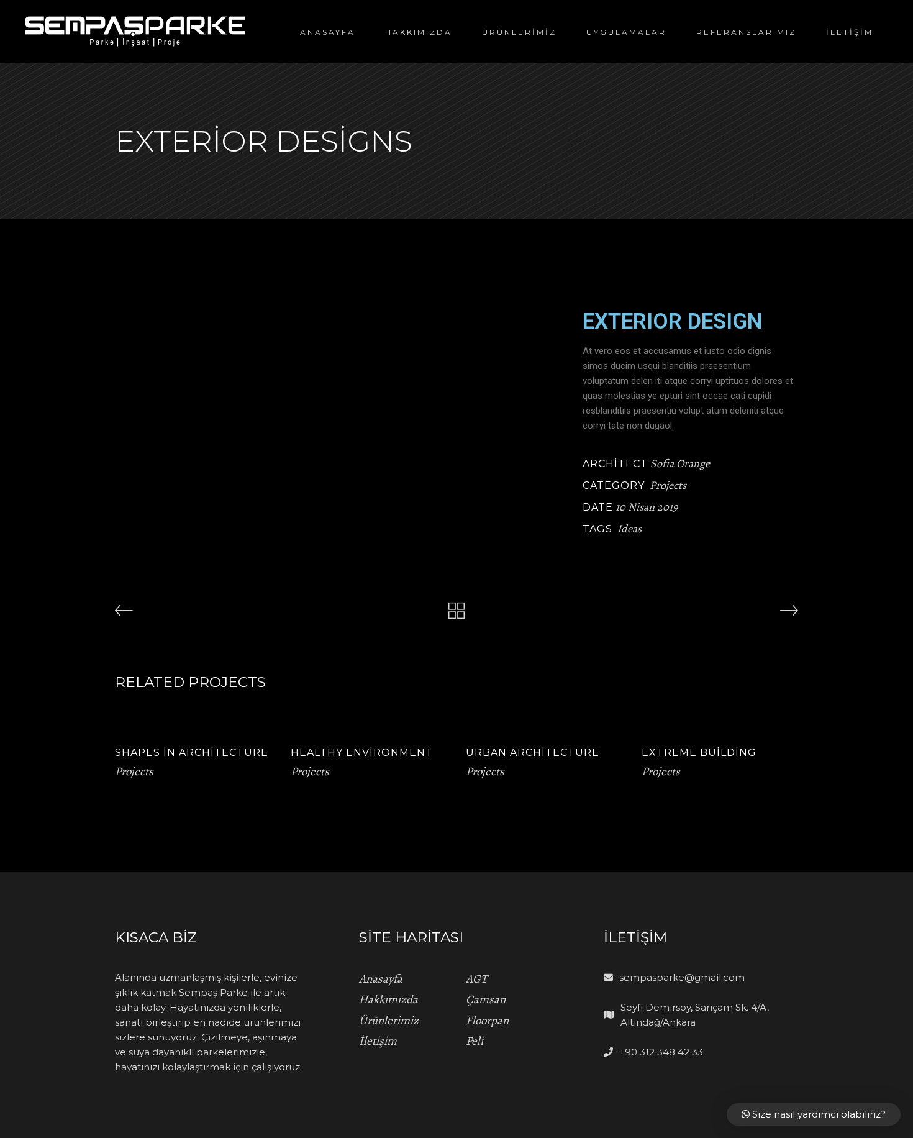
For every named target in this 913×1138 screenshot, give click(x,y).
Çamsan (486, 999)
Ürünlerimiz (389, 1021)
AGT (476, 979)
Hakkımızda (388, 999)
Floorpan (487, 1021)
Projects (668, 485)
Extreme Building (699, 752)
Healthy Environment (362, 752)
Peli (474, 1041)
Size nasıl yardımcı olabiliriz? (818, 1114)
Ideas (629, 528)
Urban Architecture (532, 752)
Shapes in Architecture (191, 752)
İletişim (378, 1041)
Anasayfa (380, 979)
